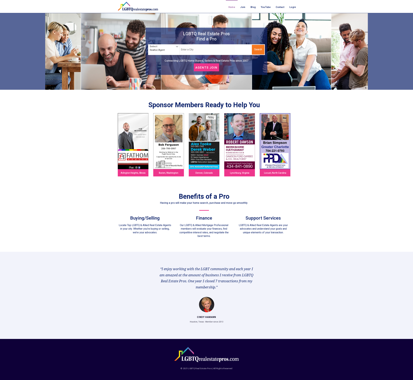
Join (242, 7)
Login (292, 7)
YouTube (266, 7)
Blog (253, 7)
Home (231, 7)
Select (153, 46)
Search (258, 49)
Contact (280, 7)
